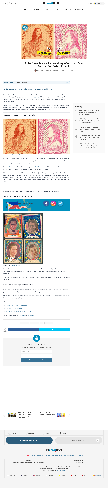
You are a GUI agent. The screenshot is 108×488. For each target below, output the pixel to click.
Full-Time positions (57, 455)
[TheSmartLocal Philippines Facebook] (46, 203)
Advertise (26, 455)
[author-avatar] (35, 71)
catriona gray (24, 323)
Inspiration (56, 70)
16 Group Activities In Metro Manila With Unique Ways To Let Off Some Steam (90, 129)
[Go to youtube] (12, 3)
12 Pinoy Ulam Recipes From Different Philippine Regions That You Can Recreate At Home (89, 146)
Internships (47, 455)
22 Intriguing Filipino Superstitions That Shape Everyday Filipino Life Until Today (90, 137)
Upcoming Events (79, 9)
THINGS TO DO (35, 9)
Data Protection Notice (69, 455)
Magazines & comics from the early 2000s (18, 311)
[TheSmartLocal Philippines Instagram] (53, 203)
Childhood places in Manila (14, 308)
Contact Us (40, 455)
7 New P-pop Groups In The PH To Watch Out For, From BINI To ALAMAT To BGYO (89, 112)
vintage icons (49, 323)
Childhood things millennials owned (16, 305)
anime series (35, 97)
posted (9, 167)
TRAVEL (47, 9)
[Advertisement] (36, 389)
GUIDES (67, 9)
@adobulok (15, 155)
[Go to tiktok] (15, 3)
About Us (33, 455)
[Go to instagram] (8, 3)
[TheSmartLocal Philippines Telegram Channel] (60, 203)
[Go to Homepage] (51, 3)
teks (41, 323)
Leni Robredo (34, 323)
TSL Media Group (60, 470)
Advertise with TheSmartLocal (29, 440)
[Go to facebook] (4, 3)
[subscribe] (97, 440)
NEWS (24, 9)
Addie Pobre (40, 70)
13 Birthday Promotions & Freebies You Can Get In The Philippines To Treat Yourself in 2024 (89, 121)
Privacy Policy (80, 455)
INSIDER (57, 9)
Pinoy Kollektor (16, 265)
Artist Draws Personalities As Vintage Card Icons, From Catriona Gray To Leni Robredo (54, 65)
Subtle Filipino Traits (39, 167)
